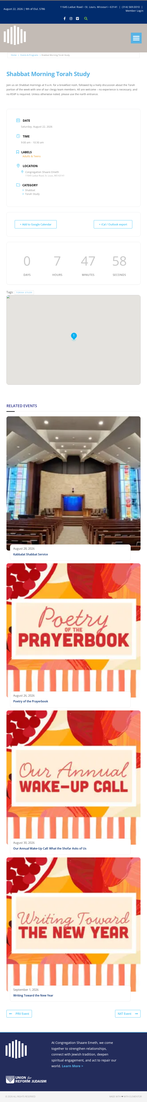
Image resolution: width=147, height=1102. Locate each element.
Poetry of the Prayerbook (30, 701)
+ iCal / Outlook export (113, 224)
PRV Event (22, 1014)
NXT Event (124, 1014)
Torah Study (32, 194)
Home (13, 55)
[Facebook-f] (64, 18)
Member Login (134, 10)
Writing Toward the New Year (33, 995)
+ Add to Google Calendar (35, 224)
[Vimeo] (77, 18)
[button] (136, 38)
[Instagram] (71, 18)
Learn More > (72, 1066)
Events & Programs (29, 55)
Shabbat (30, 190)
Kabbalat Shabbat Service (30, 554)
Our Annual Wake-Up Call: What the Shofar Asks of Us (49, 848)
